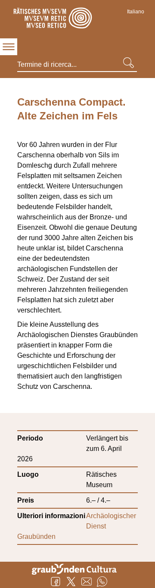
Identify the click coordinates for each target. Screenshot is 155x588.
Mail (86, 581)
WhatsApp (102, 581)
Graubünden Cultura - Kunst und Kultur (77, 568)
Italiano (135, 12)
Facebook (55, 581)
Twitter (71, 581)
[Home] (52, 19)
